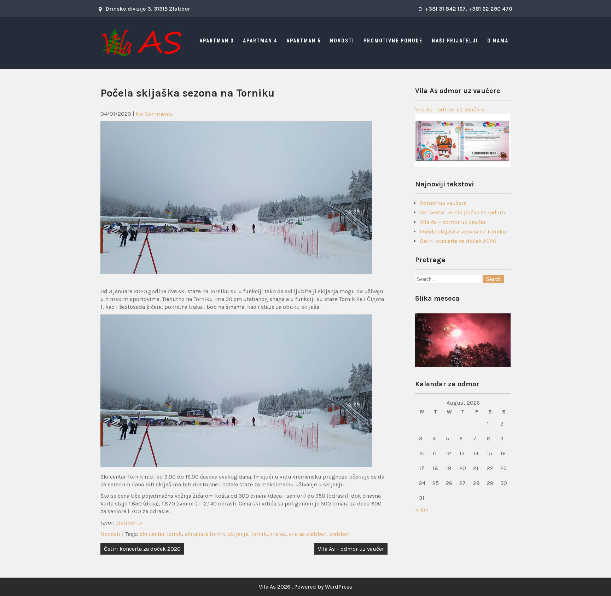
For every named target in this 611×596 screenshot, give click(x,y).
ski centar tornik (161, 534)
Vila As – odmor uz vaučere (449, 109)
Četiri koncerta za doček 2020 (142, 548)
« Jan (421, 509)
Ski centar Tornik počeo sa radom (462, 212)
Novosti (342, 41)
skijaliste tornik (205, 534)
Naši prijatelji (455, 41)
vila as (277, 534)
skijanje (238, 534)
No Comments (154, 113)
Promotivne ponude (393, 41)
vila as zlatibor (307, 534)
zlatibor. (339, 534)
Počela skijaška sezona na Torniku (463, 231)
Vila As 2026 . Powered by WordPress (305, 586)
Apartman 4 (260, 41)
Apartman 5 (303, 41)
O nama (497, 41)
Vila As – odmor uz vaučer (351, 548)
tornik (259, 534)
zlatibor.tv (129, 522)
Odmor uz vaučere (443, 202)
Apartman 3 (216, 41)
